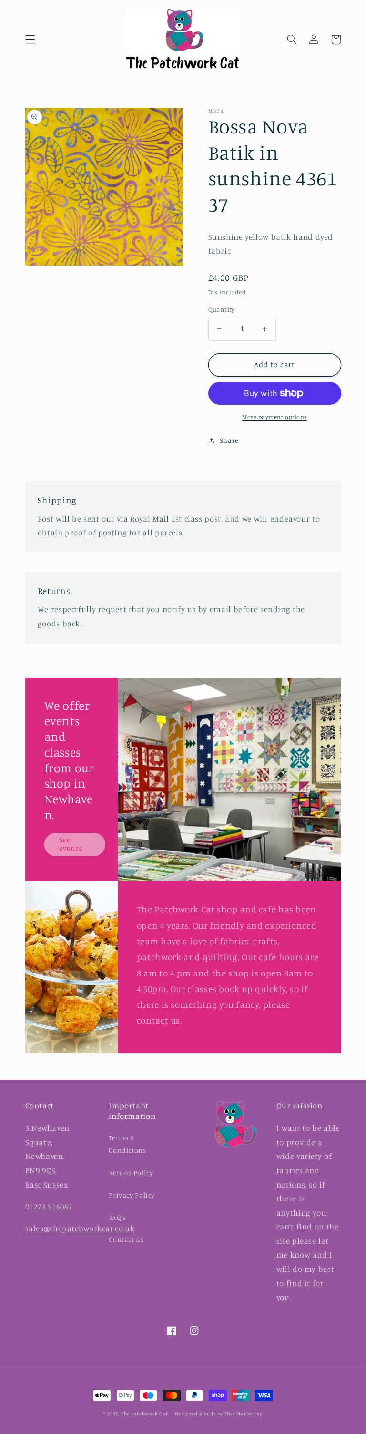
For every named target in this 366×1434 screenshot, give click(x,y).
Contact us (126, 1239)
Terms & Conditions (127, 1144)
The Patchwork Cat (144, 1413)
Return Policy (131, 1172)
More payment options (274, 416)
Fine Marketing (243, 1413)
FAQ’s (117, 1217)
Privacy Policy (132, 1195)
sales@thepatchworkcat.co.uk (80, 1228)
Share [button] (229, 440)
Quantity (221, 309)
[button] (30, 40)
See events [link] (71, 844)
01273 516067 (49, 1206)
